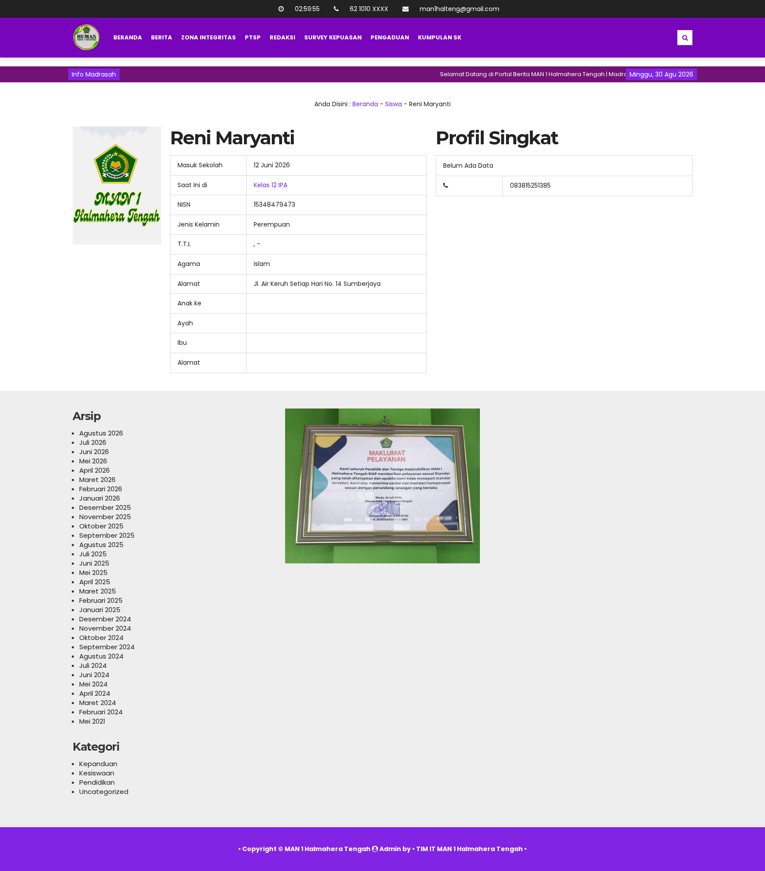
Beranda (365, 104)
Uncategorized (103, 791)
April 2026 (94, 470)
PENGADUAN (390, 37)
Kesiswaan (96, 773)
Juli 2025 (93, 554)
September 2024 (107, 646)
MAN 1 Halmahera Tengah (328, 848)
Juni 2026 (94, 451)
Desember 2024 (105, 619)
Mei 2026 (93, 461)
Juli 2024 (93, 665)
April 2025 (94, 581)
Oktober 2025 (101, 526)
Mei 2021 (92, 721)
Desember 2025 (105, 507)
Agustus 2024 (101, 656)
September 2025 (107, 535)
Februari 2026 (100, 488)
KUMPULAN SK (439, 37)
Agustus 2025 (101, 544)
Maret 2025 (97, 591)
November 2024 (105, 628)
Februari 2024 (101, 712)
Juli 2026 (92, 442)
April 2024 (94, 693)
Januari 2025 (99, 609)
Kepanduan (98, 763)
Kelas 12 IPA (270, 185)
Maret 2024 (97, 702)
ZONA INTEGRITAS (208, 37)
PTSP (253, 37)
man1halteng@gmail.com (459, 8)
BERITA (161, 37)
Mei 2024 (93, 684)
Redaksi (282, 37)
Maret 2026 (97, 479)
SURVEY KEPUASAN (333, 37)
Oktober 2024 (101, 637)
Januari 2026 (99, 498)
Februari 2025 (101, 600)
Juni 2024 (94, 674)
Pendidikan (97, 782)
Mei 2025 (93, 572)
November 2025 (105, 516)
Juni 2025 (94, 563)
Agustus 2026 (101, 433)
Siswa (393, 104)
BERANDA (127, 37)
